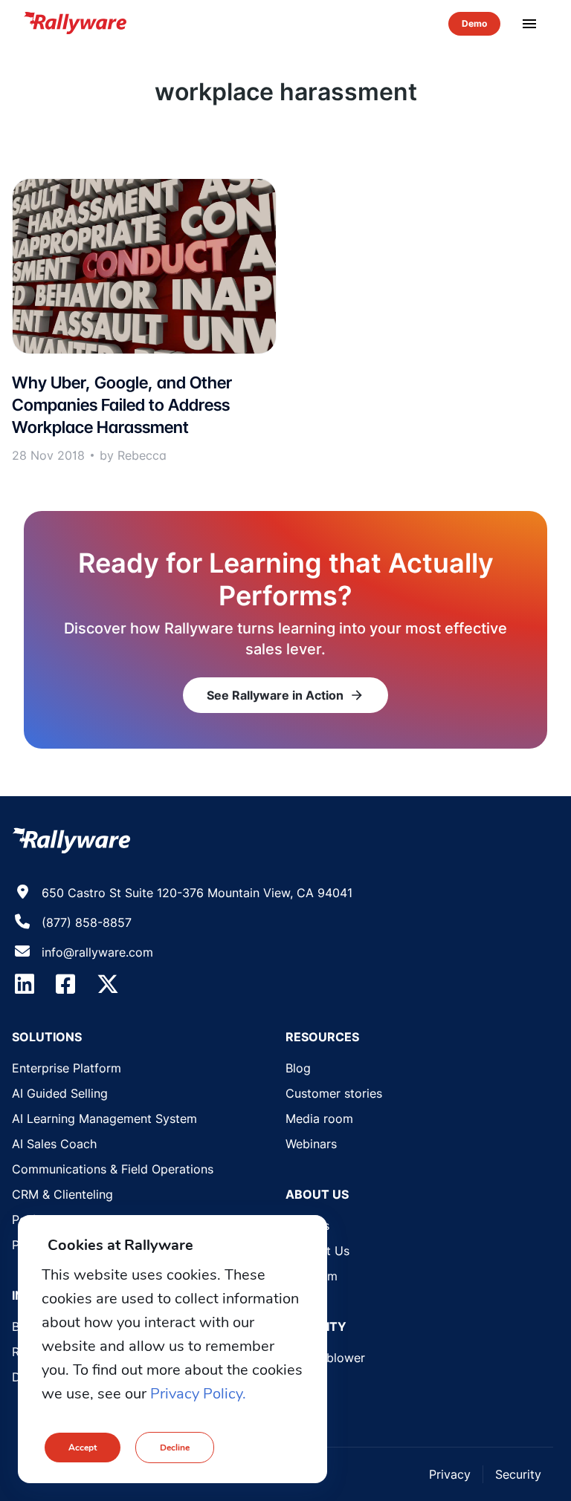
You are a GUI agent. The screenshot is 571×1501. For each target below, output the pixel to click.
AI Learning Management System (104, 1118)
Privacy (450, 1474)
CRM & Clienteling (62, 1194)
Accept (82, 1447)
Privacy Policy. (198, 1394)
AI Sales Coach (54, 1143)
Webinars (311, 1143)
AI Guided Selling (60, 1093)
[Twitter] (108, 984)
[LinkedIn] (24, 984)
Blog (298, 1068)
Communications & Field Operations (112, 1169)
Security (518, 1474)
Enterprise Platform (66, 1068)
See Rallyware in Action (285, 695)
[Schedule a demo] (474, 24)
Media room (319, 1118)
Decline (175, 1447)
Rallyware (75, 24)
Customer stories (334, 1093)
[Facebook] (65, 984)
